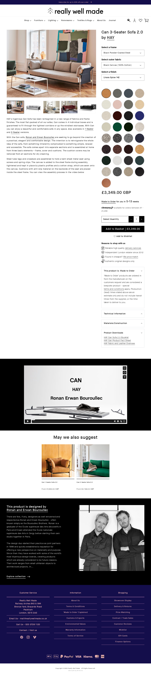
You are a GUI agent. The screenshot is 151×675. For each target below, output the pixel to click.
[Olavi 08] (106, 149)
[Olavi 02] (106, 138)
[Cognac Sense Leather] (106, 183)
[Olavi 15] (139, 149)
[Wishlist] (140, 20)
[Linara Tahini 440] (106, 116)
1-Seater (89, 129)
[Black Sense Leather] (139, 171)
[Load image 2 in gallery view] (33, 107)
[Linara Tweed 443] (128, 104)
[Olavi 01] (139, 127)
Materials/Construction (115, 323)
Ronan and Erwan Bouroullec (40, 137)
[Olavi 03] (117, 138)
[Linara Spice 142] (106, 93)
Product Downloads (113, 333)
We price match (130, 256)
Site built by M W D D (75, 670)
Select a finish (108, 71)
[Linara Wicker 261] (139, 104)
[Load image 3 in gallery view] (51, 107)
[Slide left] (9, 106)
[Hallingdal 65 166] (117, 171)
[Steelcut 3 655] (117, 116)
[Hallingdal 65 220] (128, 171)
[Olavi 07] (139, 138)
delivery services (133, 248)
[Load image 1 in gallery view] (15, 107)
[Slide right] (93, 106)
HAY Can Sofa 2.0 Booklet (116, 337)
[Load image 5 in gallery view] (87, 107)
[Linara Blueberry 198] (128, 93)
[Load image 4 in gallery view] (69, 107)
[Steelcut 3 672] (139, 116)
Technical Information (115, 314)
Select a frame (109, 47)
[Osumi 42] (128, 160)
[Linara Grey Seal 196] (117, 93)
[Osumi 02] (117, 160)
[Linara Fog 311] (106, 104)
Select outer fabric (111, 59)
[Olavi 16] (106, 160)
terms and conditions (114, 289)
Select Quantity (111, 219)
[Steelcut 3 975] (128, 127)
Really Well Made (74, 668)
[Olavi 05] (128, 138)
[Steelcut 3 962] (117, 127)
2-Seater (15, 132)
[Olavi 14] (128, 149)
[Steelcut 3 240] (106, 127)
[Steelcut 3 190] (128, 116)
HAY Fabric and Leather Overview (119, 343)
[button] (28, 20)
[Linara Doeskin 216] (139, 93)
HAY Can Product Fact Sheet (117, 340)
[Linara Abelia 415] (117, 104)
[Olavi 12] (117, 149)
